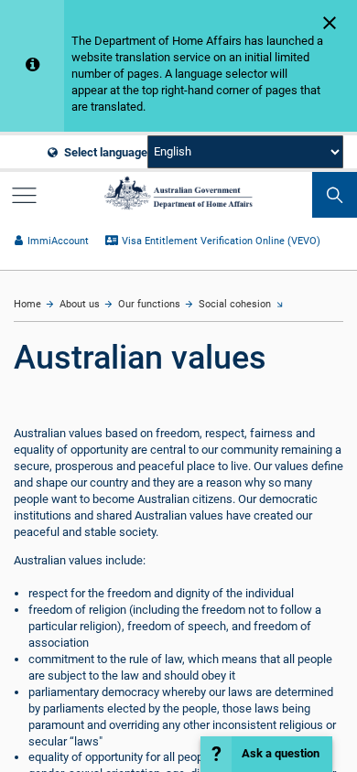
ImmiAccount (57, 241)
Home (27, 304)
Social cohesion (235, 304)
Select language (104, 152)
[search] (334, 194)
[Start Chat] (266, 754)
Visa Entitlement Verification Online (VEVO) (221, 241)
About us (80, 304)
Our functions (149, 304)
